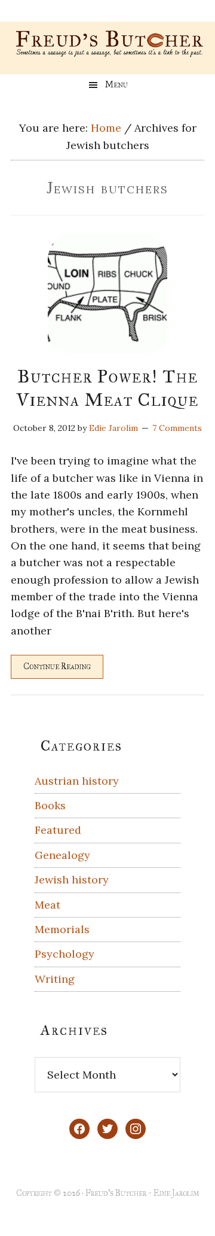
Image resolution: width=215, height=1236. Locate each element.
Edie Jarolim (176, 1193)
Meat (47, 905)
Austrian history (77, 781)
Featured (58, 830)
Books (50, 805)
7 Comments (177, 428)
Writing (55, 979)
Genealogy (62, 855)
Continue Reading (57, 666)
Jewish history (72, 879)
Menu (116, 85)
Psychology (64, 954)
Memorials (62, 929)
